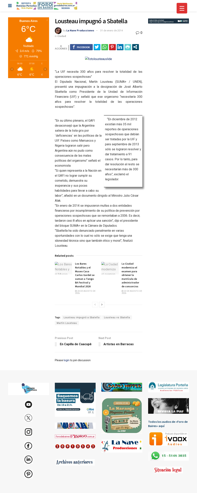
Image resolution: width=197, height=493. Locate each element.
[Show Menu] (10, 6)
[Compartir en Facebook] (81, 47)
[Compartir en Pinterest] (112, 47)
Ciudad (61, 36)
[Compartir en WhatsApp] (104, 47)
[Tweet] (97, 47)
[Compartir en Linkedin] (120, 47)
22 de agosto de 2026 (132, 292)
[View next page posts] (102, 304)
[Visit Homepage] (46, 6)
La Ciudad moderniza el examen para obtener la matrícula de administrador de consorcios (130, 275)
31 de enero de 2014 (111, 30)
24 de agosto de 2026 (85, 292)
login (66, 360)
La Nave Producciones (80, 30)
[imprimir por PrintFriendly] (127, 47)
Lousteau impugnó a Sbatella (82, 317)
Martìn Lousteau (67, 323)
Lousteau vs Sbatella (117, 317)
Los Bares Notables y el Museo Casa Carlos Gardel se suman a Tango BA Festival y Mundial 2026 (84, 275)
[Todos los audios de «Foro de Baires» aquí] (168, 439)
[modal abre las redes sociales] (135, 47)
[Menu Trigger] (182, 8)
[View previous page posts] (95, 304)
